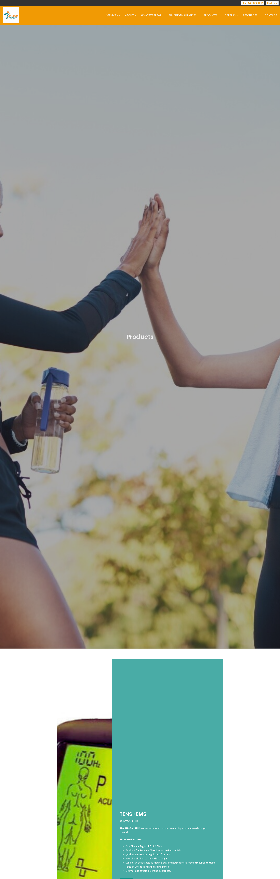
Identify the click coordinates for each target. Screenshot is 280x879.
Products (210, 15)
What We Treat (151, 15)
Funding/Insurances (182, 15)
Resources (250, 15)
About (129, 15)
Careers (230, 15)
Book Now (272, 3)
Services (112, 15)
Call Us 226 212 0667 (253, 3)
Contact (271, 15)
